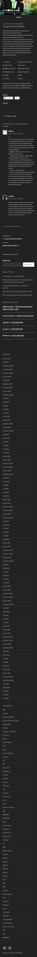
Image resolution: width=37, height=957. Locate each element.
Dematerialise (7, 742)
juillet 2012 (6, 611)
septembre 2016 (8, 431)
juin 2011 (5, 659)
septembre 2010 (8, 680)
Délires (8, 116)
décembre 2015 (8, 463)
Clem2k (5, 728)
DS (4, 760)
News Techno (7, 825)
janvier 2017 (6, 420)
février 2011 (6, 669)
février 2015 (7, 499)
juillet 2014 (6, 525)
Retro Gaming (7, 894)
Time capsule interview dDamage (13, 276)
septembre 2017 (8, 395)
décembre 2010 (8, 677)
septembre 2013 (8, 561)
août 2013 (6, 564)
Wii (4, 930)
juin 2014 (6, 528)
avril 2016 (6, 449)
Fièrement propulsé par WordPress (13, 953)
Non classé (6, 829)
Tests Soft (6, 912)
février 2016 (7, 456)
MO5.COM (6, 818)
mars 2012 (6, 626)
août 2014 (6, 521)
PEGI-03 (5, 854)
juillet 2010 (6, 687)
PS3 (4, 880)
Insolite (5, 782)
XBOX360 (6, 937)
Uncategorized (7, 919)
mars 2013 (6, 583)
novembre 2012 (8, 597)
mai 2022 (6, 362)
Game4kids (6, 771)
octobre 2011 (7, 644)
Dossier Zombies (8, 753)
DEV (4, 746)
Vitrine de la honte (8, 927)
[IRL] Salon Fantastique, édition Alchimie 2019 (17, 291)
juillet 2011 (6, 655)
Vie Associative (7, 923)
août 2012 (6, 608)
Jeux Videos (6, 796)
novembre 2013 (8, 554)
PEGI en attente (8, 851)
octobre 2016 (7, 427)
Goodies (5, 775)
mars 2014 (6, 539)
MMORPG (6, 815)
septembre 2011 (8, 648)
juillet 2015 (6, 481)
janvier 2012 (6, 633)
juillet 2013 (6, 568)
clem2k (20, 23)
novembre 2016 (8, 424)
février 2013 (7, 586)
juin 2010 (6, 691)
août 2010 (6, 684)
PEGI (4, 847)
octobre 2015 (7, 471)
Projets (5, 872)
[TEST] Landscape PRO (25, 316)
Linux (4, 804)
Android (5, 713)
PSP (4, 887)
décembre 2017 (8, 384)
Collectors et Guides (9, 731)
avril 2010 (6, 698)
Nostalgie (6, 840)
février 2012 (6, 630)
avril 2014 (6, 536)
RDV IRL (5, 890)
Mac (4, 811)
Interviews (6, 786)
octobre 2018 (7, 377)
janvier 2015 (7, 503)
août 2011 (6, 651)
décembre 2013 (8, 550)
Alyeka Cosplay (8, 306)
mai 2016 (6, 445)
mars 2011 (6, 666)
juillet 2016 (6, 438)
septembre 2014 (8, 518)
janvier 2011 (6, 673)
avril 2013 (6, 579)
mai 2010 (6, 695)
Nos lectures (7, 836)
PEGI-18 (5, 869)
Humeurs (6, 778)
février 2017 (6, 416)
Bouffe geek (7, 724)
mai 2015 (6, 489)
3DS (4, 710)
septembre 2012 (8, 604)
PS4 (4, 883)
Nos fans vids (7, 833)
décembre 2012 (8, 593)
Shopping (6, 901)
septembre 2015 (8, 474)
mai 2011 (5, 662)
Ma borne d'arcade (8, 807)
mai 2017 (5, 405)
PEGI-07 (5, 858)
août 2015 (6, 478)
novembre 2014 (8, 510)
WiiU (4, 934)
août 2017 (6, 398)
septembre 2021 (8, 366)
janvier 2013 (7, 590)
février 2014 (7, 543)
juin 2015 (6, 485)
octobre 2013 (7, 557)
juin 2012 (5, 615)
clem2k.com (11, 10)
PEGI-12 (5, 862)
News (4, 822)
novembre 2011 (7, 640)
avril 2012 (6, 622)
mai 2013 (6, 575)
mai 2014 (6, 532)
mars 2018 (6, 380)
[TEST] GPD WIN (17, 322)
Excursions (6, 767)
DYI (4, 764)
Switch (5, 908)
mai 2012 (5, 619)
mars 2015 (6, 496)
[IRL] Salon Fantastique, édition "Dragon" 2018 (17, 295)
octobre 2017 (7, 391)
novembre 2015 (8, 467)
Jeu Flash (6, 793)
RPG (4, 898)
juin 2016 (6, 442)
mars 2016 (6, 452)
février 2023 (7, 359)
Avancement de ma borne (11, 721)
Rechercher (6, 260)
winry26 (6, 322)
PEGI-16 (5, 865)
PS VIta (5, 876)
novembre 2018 (8, 373)
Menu (19, 17)
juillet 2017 (6, 402)
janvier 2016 (7, 460)
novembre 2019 (8, 369)
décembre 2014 (8, 507)
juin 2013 (6, 572)
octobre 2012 (7, 601)
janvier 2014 (7, 546)
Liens (4, 800)
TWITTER (6, 916)
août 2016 (6, 434)
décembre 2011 (7, 637)
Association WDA (8, 717)
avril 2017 (6, 409)
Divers (14, 116)
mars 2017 (6, 413)
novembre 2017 (8, 387)
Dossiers (5, 757)
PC (4, 843)
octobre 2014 (7, 514)
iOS (4, 789)
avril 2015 (6, 492)
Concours (6, 735)
